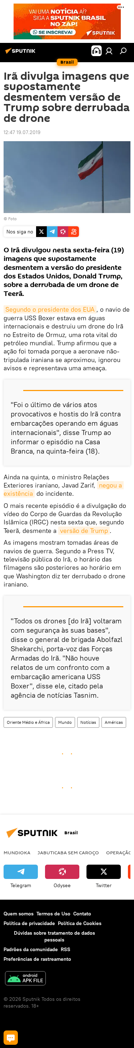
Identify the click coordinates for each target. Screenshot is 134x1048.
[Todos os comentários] (11, 1037)
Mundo (65, 722)
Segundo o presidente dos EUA (50, 309)
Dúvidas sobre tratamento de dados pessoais (54, 936)
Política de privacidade (29, 923)
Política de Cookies (79, 923)
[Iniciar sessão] (109, 51)
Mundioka (17, 852)
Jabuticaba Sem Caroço (68, 852)
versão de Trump (84, 531)
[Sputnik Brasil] (21, 53)
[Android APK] (25, 979)
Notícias (88, 722)
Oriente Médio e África (28, 722)
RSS (65, 949)
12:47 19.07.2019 (22, 132)
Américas (114, 722)
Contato (82, 913)
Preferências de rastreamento (37, 959)
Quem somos (19, 913)
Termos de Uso (53, 913)
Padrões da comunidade (31, 949)
